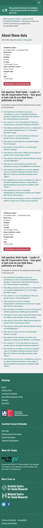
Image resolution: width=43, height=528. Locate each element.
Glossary (5, 400)
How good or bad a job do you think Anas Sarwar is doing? (20, 148)
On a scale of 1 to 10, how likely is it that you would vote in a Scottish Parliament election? (21, 123)
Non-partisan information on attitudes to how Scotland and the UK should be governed (23, 10)
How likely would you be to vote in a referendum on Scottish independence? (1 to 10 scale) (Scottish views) (22, 130)
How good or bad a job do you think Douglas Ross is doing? (21, 142)
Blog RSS (5, 403)
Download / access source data (17, 84)
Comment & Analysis (9, 393)
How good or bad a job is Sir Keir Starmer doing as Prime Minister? (22, 159)
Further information (8, 437)
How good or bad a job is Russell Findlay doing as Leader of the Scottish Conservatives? (22, 316)
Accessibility (22, 520)
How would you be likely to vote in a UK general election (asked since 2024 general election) (22, 199)
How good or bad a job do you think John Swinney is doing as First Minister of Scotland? (22, 165)
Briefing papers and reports (12, 434)
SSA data (5, 431)
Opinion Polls (7, 390)
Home (4, 387)
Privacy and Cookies (9, 523)
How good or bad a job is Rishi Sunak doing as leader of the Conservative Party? (22, 153)
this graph (28, 40)
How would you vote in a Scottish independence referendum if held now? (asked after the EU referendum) (22, 192)
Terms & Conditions (9, 520)
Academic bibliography (10, 440)
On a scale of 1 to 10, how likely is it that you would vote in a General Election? (21, 137)
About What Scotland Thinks (12, 397)
